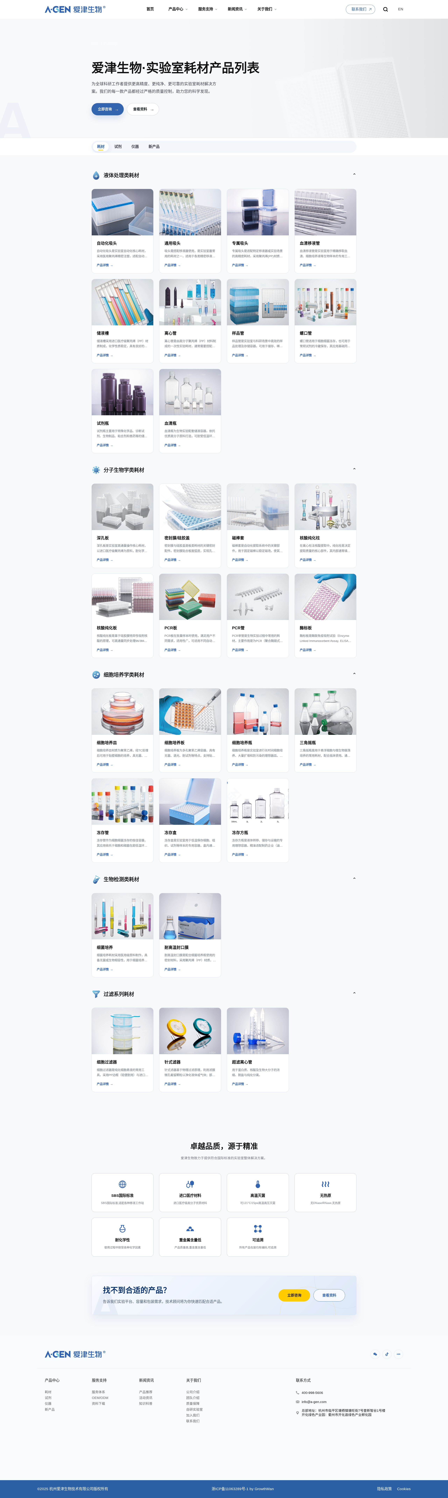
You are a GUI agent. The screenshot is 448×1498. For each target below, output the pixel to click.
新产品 (154, 146)
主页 (95, 43)
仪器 (135, 146)
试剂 (118, 146)
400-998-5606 (312, 1393)
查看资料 (143, 109)
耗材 (100, 146)
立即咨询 (108, 109)
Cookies (403, 1489)
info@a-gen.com (314, 1402)
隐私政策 (384, 1489)
